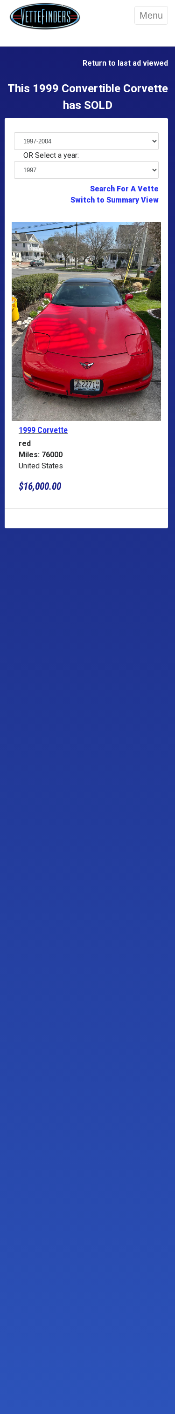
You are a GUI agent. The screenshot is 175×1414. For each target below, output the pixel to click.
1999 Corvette (43, 430)
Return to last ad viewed (123, 63)
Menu (151, 15)
